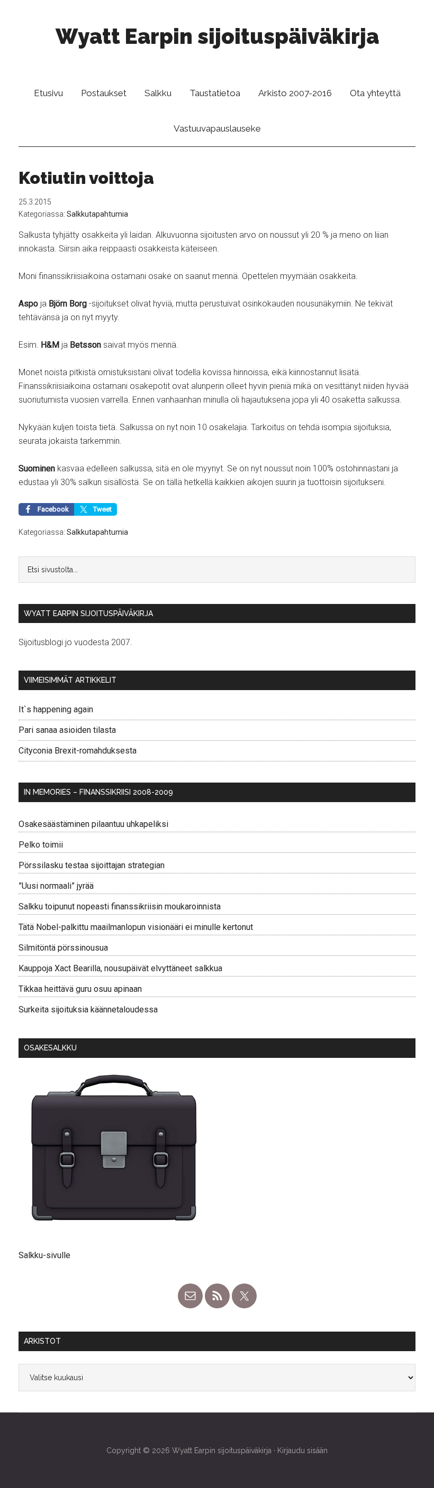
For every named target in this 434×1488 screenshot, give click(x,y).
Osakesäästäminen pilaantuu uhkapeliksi (93, 824)
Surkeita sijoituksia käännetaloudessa (88, 1010)
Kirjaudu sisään (302, 1450)
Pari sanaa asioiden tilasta (67, 730)
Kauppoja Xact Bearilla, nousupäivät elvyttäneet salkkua (120, 968)
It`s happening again (56, 709)
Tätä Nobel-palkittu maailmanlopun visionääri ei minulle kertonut (136, 927)
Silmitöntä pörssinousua (63, 948)
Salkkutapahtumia (97, 214)
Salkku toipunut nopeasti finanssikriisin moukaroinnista (120, 906)
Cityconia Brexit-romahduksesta (78, 751)
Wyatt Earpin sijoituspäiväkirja (217, 36)
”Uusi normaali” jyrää (56, 886)
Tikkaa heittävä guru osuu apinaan (80, 989)
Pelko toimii (41, 845)
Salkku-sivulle (44, 1255)
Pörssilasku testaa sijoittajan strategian (92, 865)
